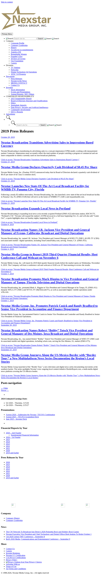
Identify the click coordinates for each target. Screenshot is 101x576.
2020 (8, 451)
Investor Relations (13, 553)
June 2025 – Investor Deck (16, 419)
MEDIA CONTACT (19, 83)
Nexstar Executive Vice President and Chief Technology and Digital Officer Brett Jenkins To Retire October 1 (49, 534)
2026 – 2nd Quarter (13, 433)
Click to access (40, 160)
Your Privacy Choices (33, 562)
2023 (8, 444)
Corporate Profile (17, 43)
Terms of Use (11, 566)
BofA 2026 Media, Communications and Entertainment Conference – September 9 (38, 539)
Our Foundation (17, 61)
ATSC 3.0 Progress (18, 74)
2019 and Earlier (12, 453)
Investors (9, 87)
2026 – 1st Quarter (13, 437)
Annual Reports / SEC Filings (22, 94)
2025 (8, 439)
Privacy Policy (11, 560)
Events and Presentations (20, 92)
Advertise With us (13, 564)
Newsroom (10, 76)
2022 (8, 446)
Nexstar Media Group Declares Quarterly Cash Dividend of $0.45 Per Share (49, 167)
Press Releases (16, 79)
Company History (13, 518)
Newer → (5, 390)
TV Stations (15, 67)
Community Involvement (20, 110)
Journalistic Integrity (19, 105)
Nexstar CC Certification (15, 555)
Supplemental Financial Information (25, 435)
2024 (8, 442)
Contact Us (15, 85)
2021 (8, 448)
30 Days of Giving (18, 59)
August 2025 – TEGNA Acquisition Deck (22, 417)
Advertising (10, 114)
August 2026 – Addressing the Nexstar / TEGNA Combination (30, 415)
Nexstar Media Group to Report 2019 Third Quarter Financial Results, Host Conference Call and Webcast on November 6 (49, 256)
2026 (8, 462)
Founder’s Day (17, 56)
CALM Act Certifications (16, 558)
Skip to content (7, 2)
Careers (14, 63)
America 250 (16, 52)
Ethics (13, 103)
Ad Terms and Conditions (16, 569)
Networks (14, 70)
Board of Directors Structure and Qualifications (29, 101)
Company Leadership (19, 45)
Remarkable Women (19, 54)
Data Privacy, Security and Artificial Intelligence (29, 107)
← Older (4, 388)
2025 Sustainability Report (21, 99)
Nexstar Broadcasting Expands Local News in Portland (35, 208)
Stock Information (18, 90)
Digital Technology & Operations (24, 72)
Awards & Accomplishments (22, 50)
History (14, 48)
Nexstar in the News (19, 81)
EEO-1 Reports (17, 112)
